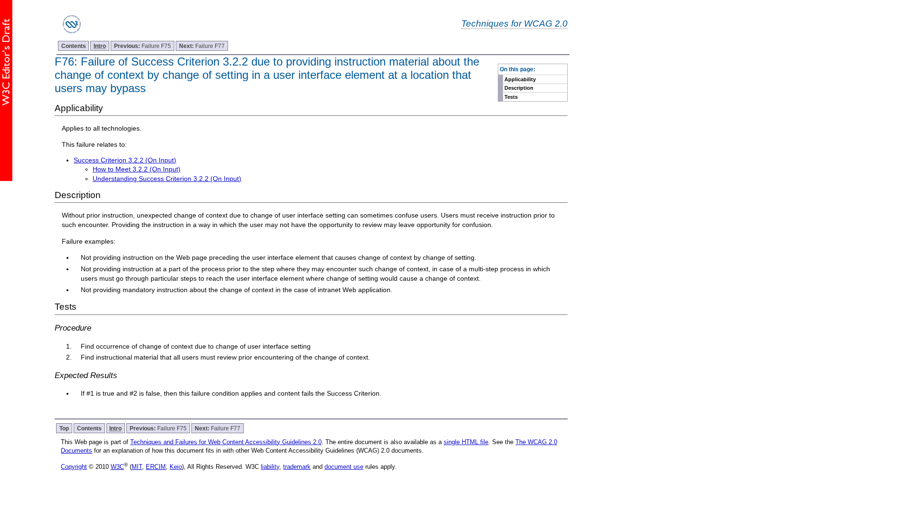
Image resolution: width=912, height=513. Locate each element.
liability (270, 466)
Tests (511, 97)
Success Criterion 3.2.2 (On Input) (125, 160)
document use (343, 466)
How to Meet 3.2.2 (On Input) (136, 169)
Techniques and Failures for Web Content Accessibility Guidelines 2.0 (226, 442)
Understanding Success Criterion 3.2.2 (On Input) (167, 178)
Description (518, 88)
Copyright (74, 466)
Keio (176, 466)
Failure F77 (202, 46)
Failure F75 (142, 46)
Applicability (520, 79)
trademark (297, 466)
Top (64, 428)
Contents (73, 46)
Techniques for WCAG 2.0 (514, 23)
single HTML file (466, 442)
